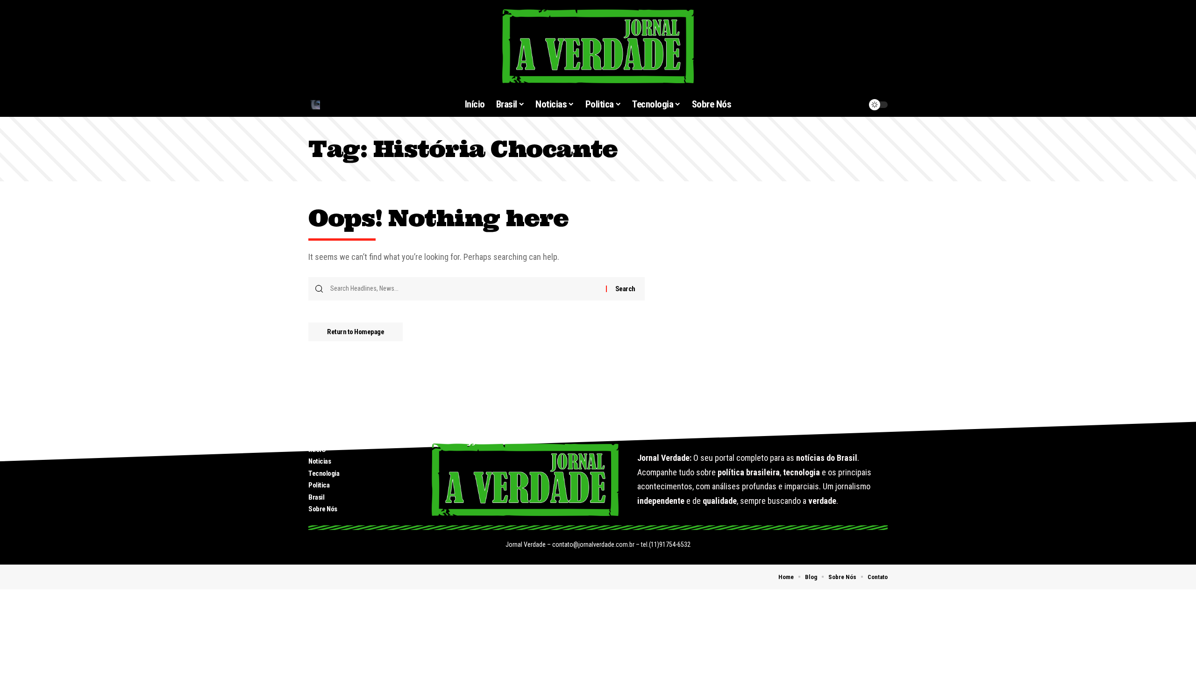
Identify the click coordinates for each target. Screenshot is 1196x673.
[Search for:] (464, 289)
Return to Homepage (355, 332)
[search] (355, 104)
